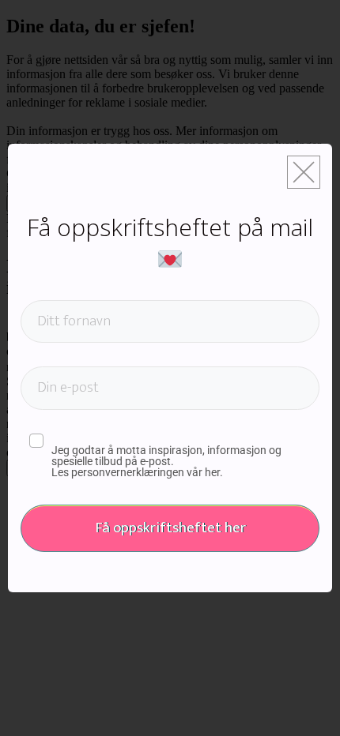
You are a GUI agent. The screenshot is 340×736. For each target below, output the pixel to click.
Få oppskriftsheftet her (170, 528)
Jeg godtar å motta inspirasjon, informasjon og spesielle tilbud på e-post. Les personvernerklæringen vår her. (166, 461)
